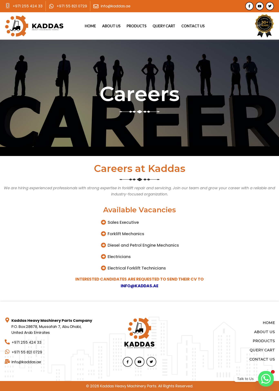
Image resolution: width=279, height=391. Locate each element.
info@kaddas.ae (139, 286)
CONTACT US (193, 26)
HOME (90, 26)
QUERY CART (164, 26)
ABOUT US (111, 26)
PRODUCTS (136, 26)
